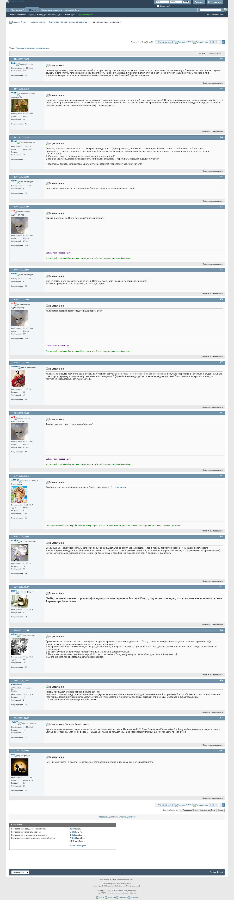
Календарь (41, 15)
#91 (221, 536)
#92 (221, 587)
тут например (119, 487)
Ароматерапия (38, 22)
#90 (221, 476)
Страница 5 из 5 (165, 42)
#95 (221, 718)
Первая (188, 42)
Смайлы (73, 832)
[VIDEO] (73, 838)
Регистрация (214, 2)
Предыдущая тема (108, 817)
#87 (221, 299)
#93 (221, 630)
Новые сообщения (18, 15)
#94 (221, 680)
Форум (32, 10)
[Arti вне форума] (19, 225)
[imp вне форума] (19, 767)
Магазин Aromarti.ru (51, 10)
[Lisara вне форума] (19, 601)
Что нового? (17, 10)
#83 (221, 137)
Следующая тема (127, 817)
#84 (221, 177)
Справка (31, 15)
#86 (221, 270)
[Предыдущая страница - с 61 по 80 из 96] (200, 41)
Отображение (215, 53)
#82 (221, 89)
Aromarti (119, 891)
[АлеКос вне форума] (18, 378)
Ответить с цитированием (212, 83)
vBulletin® (116, 884)
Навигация (70, 15)
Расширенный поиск (216, 14)
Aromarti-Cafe (72, 10)
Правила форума (78, 846)
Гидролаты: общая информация (33, 48)
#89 (221, 413)
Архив (213, 872)
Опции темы (200, 53)
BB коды (74, 829)
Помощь (199, 2)
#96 (221, 751)
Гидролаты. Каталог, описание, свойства (68, 22)
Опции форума (54, 15)
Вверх (220, 810)
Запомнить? (164, 6)
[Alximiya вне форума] (19, 494)
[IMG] (72, 835)
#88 (221, 362)
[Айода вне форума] (19, 646)
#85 (221, 207)
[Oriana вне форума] (19, 105)
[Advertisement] (117, 32)
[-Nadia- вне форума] (19, 552)
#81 (221, 59)
